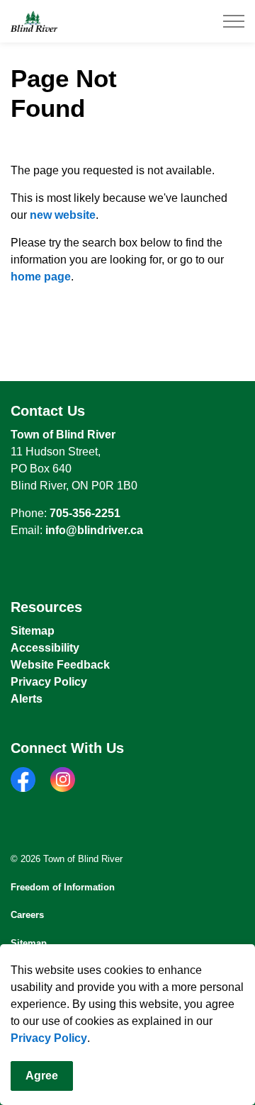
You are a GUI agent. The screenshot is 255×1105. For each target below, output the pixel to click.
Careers (27, 915)
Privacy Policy (49, 1038)
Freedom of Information (63, 887)
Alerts (26, 699)
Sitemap (33, 631)
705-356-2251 (85, 513)
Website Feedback (60, 665)
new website (63, 215)
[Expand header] (233, 21)
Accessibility (45, 648)
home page (41, 277)
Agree (42, 1076)
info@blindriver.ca (94, 530)
